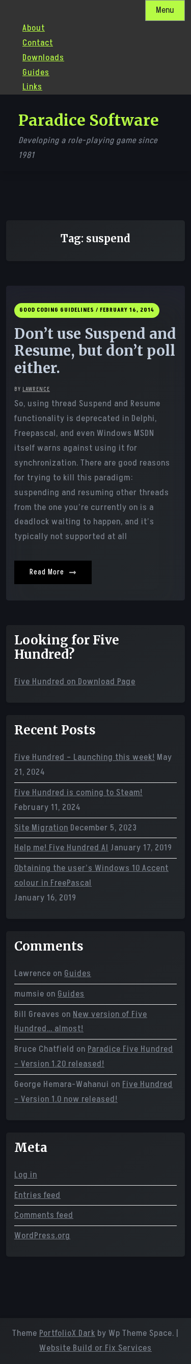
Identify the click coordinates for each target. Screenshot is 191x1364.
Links (32, 87)
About (33, 28)
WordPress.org (42, 1236)
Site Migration (41, 828)
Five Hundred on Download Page (74, 682)
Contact (37, 43)
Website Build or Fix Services (95, 1348)
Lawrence (36, 389)
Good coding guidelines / (58, 310)
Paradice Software (88, 120)
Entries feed (37, 1195)
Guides (35, 72)
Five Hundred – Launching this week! (84, 757)
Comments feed (43, 1215)
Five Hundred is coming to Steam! (78, 793)
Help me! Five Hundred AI (61, 848)
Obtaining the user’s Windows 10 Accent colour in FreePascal (91, 875)
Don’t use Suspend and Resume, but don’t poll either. (95, 351)
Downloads (43, 58)
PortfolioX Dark (67, 1333)
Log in (25, 1175)
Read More (48, 572)
